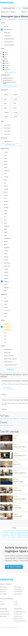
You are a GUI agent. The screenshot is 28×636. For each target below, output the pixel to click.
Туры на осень (7, 125)
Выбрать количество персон (10, 86)
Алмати (6, 195)
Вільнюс (6, 186)
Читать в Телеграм (15, 567)
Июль (5, 108)
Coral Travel (6, 310)
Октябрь (16, 112)
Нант (5, 219)
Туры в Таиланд (18, 593)
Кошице (6, 272)
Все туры (6, 26)
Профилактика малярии (19, 621)
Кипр (6, 58)
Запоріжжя (6, 170)
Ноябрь (6, 116)
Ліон (5, 216)
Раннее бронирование (9, 44)
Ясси (5, 290)
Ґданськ (6, 278)
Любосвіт (6, 301)
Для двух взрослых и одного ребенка (9, 83)
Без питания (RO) (8, 349)
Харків (5, 167)
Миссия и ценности (4, 611)
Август (15, 108)
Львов (5, 158)
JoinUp (5, 304)
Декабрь (16, 116)
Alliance (5, 313)
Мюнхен (6, 241)
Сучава (5, 284)
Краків (5, 204)
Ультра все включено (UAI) (10, 364)
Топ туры (14, 527)
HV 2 (5, 332)
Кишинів (6, 189)
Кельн (5, 244)
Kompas (6, 307)
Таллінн (6, 192)
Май (5, 103)
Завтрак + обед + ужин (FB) (10, 358)
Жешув (5, 210)
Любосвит (2, 604)
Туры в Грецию (17, 587)
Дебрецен (6, 287)
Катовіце (6, 207)
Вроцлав (6, 256)
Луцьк (5, 179)
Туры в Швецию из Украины (8, 530)
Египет (6, 52)
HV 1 (5, 336)
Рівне (5, 173)
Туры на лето (7, 134)
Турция (6, 54)
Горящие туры (7, 35)
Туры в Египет (3, 587)
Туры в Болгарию (18, 591)
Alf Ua (5, 316)
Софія (5, 232)
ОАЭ (6, 56)
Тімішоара (6, 281)
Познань (6, 250)
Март (5, 99)
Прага (5, 223)
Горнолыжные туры (8, 41)
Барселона (6, 226)
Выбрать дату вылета (10, 144)
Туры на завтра (7, 141)
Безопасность (3, 616)
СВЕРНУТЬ (4, 394)
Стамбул (6, 269)
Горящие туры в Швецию (22, 530)
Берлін (5, 235)
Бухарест (6, 259)
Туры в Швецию (11, 537)
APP (5, 342)
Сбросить (11, 369)
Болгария (7, 65)
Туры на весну (7, 131)
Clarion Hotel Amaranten (8, 389)
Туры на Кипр (3, 593)
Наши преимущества (5, 614)
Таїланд (6, 67)
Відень (5, 229)
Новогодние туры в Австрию (6, 425)
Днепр (5, 161)
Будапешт (6, 275)
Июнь (15, 103)
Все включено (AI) (8, 361)
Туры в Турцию (3, 589)
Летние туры (7, 32)
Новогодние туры (8, 29)
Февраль (16, 94)
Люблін (5, 253)
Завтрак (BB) (7, 352)
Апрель (15, 99)
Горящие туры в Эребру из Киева (17, 533)
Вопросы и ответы (18, 618)
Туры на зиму (7, 128)
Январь (6, 94)
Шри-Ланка (7, 69)
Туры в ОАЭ (2, 591)
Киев (5, 155)
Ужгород (6, 176)
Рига (5, 183)
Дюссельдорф (7, 238)
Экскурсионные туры (9, 38)
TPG (5, 298)
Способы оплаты (18, 614)
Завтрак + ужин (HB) (9, 355)
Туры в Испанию (18, 589)
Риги (5, 198)
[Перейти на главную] (6, 579)
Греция (6, 61)
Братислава (7, 266)
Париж (5, 213)
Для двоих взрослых (7, 80)
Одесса (5, 164)
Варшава (6, 201)
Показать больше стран (10, 72)
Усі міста (6, 152)
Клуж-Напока (7, 263)
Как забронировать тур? (20, 611)
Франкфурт (6, 247)
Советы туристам (18, 616)
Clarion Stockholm (7, 387)
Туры (1, 418)
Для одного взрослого (8, 78)
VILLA (5, 339)
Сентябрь (6, 112)
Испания (7, 63)
